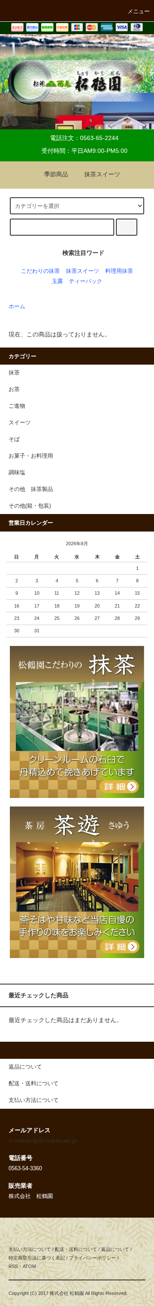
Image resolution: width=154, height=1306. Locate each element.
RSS (13, 1266)
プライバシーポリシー (92, 1257)
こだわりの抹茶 (40, 271)
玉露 (57, 281)
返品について (115, 1249)
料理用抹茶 (119, 271)
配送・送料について (76, 1249)
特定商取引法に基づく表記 (37, 1257)
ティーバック (85, 281)
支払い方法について (30, 1249)
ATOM (29, 1266)
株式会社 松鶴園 (67, 1293)
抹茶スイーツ (102, 174)
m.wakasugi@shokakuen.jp (43, 1141)
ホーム (17, 307)
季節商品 (56, 174)
